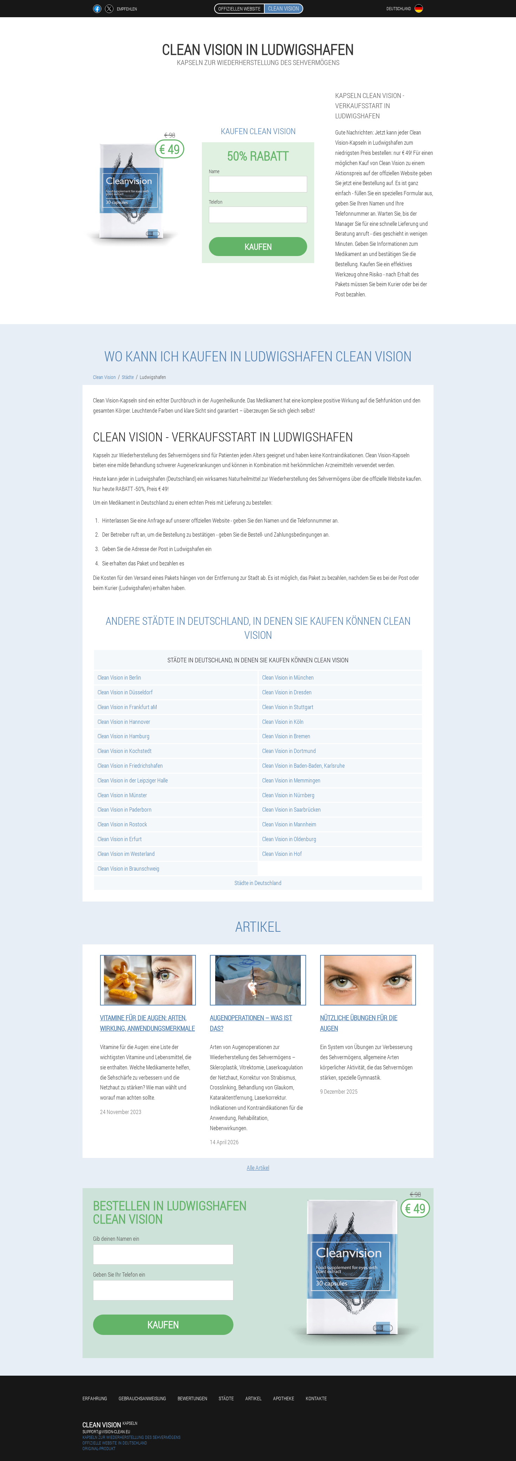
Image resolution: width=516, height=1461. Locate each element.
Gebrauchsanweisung (142, 1398)
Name (214, 171)
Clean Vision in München (288, 677)
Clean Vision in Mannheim (289, 824)
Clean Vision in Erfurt (120, 839)
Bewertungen (192, 1398)
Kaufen (258, 246)
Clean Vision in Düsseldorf (125, 692)
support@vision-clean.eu (106, 1431)
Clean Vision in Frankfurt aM (127, 706)
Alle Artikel (258, 1167)
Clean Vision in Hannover (124, 721)
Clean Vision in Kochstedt (125, 750)
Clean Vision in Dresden (287, 692)
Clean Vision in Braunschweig (128, 868)
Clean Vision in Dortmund (289, 750)
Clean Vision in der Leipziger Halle (133, 780)
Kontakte (316, 1398)
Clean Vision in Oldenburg (289, 839)
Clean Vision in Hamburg (124, 736)
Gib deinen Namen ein (116, 1238)
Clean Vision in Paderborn (125, 809)
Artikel (253, 1398)
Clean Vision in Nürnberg (288, 795)
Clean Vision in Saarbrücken (291, 809)
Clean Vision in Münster (122, 795)
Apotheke (283, 1398)
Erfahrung (94, 1398)
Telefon (216, 201)
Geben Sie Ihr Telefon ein (119, 1274)
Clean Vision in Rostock (122, 824)
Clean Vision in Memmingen (291, 780)
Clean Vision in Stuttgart (287, 706)
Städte (226, 1398)
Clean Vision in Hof (282, 853)
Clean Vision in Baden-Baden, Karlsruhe (303, 765)
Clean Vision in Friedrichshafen (130, 765)
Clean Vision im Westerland (126, 853)
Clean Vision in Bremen (286, 736)
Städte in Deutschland (258, 882)
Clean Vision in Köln (283, 721)
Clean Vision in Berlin (119, 677)
